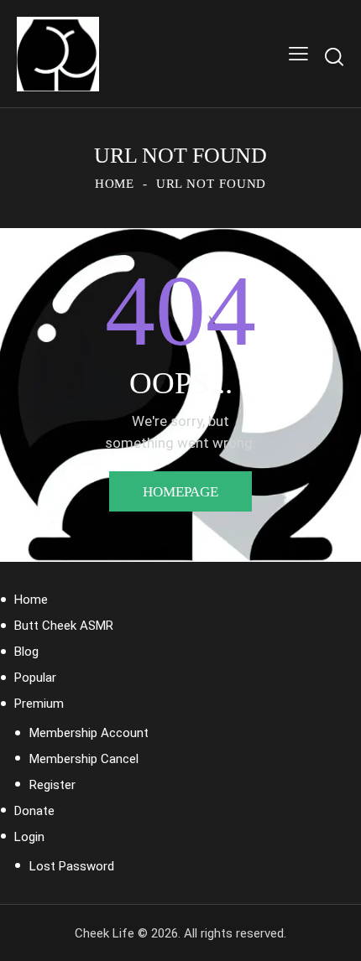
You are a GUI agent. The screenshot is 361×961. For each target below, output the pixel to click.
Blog (26, 651)
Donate (34, 810)
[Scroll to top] (333, 933)
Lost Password (71, 866)
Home (115, 183)
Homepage (180, 492)
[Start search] (334, 56)
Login (29, 836)
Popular (35, 677)
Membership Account (89, 732)
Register (52, 784)
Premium (39, 703)
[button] (298, 54)
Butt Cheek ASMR (63, 625)
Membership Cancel (84, 758)
